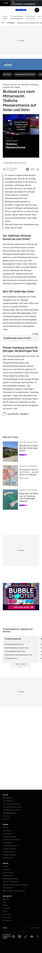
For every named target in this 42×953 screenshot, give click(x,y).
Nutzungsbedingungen (11, 878)
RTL (3, 23)
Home (5, 928)
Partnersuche (7, 833)
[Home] (21, 10)
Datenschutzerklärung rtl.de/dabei (15, 885)
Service (5, 863)
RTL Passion (7, 920)
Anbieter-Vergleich (9, 855)
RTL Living (6, 917)
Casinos (5, 827)
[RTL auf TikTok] (25, 936)
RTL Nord (10, 23)
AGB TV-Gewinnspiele (10, 882)
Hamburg (24, 414)
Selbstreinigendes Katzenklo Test (16, 648)
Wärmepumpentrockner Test (15, 651)
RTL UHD (6, 816)
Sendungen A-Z (8, 798)
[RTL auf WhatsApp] (37, 936)
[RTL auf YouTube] (31, 936)
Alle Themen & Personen (11, 804)
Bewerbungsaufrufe (10, 813)
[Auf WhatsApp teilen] (37, 169)
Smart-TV (6, 819)
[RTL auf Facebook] (13, 936)
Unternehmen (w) (9, 852)
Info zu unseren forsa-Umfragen (14, 891)
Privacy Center (8, 872)
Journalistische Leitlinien (12, 810)
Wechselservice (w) (10, 846)
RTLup (5, 911)
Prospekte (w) (8, 858)
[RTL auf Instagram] (19, 936)
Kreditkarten (7, 843)
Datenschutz (7, 875)
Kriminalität (12, 414)
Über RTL (6, 899)
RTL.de (5, 795)
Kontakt (5, 866)
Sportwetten (7, 830)
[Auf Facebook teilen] (27, 169)
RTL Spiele (6, 908)
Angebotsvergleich (9, 849)
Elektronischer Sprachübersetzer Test (18, 655)
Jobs (4, 902)
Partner (5, 824)
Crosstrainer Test (11, 658)
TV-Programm (8, 801)
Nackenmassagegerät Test (14, 644)
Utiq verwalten (8, 888)
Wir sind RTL (7, 896)
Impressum (7, 869)
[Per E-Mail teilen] (32, 169)
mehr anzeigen (20, 664)
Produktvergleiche (9, 836)
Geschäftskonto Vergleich (12, 840)
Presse (5, 905)
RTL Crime (6, 914)
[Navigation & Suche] (37, 10)
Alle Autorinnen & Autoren (12, 807)
